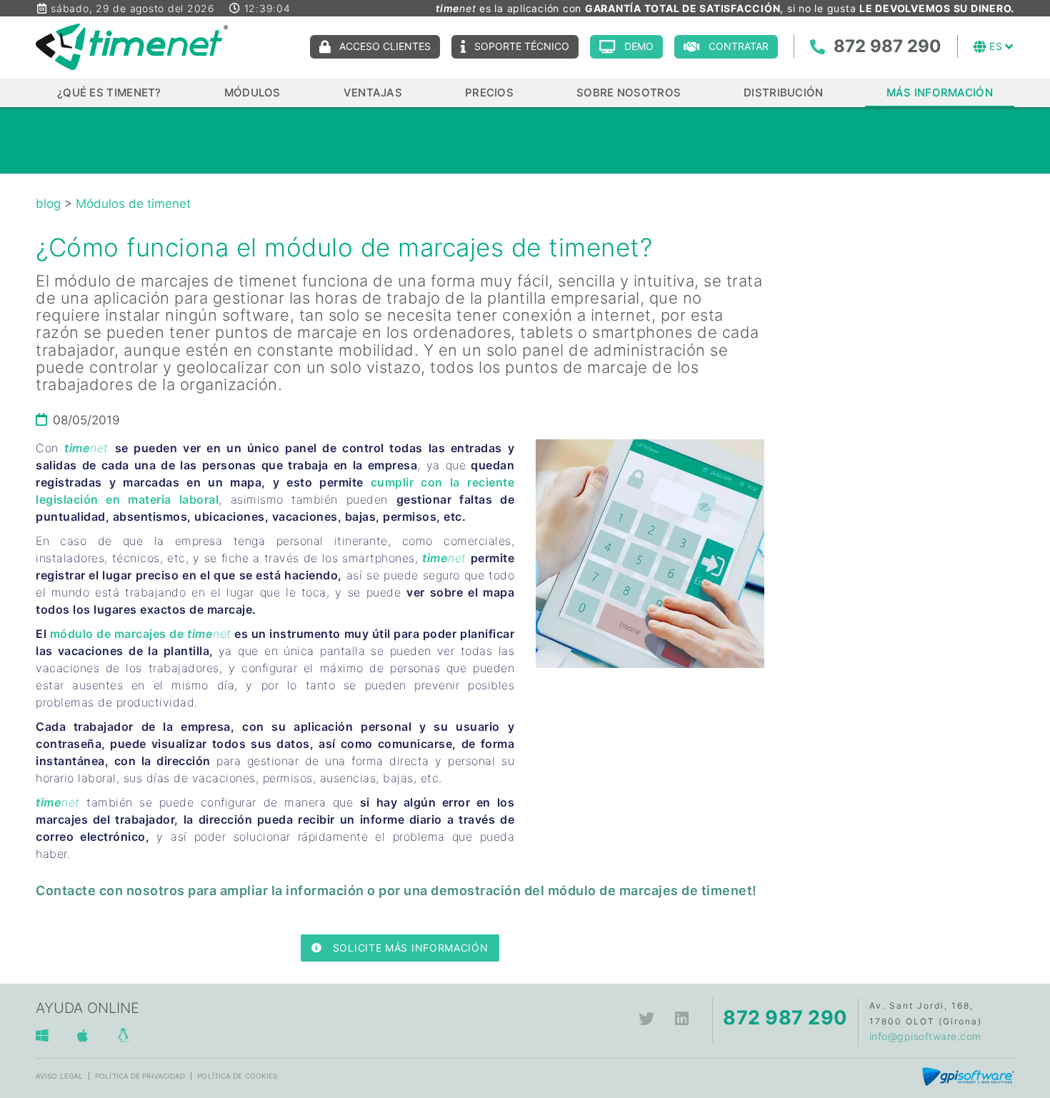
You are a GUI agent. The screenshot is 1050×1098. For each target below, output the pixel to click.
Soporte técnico (521, 46)
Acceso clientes (385, 46)
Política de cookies (237, 1076)
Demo (639, 46)
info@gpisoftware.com (925, 1036)
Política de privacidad (140, 1076)
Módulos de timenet (133, 203)
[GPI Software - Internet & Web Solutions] (968, 1075)
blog (48, 203)
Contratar (739, 46)
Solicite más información (411, 948)
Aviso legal (59, 1076)
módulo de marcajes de (118, 634)
